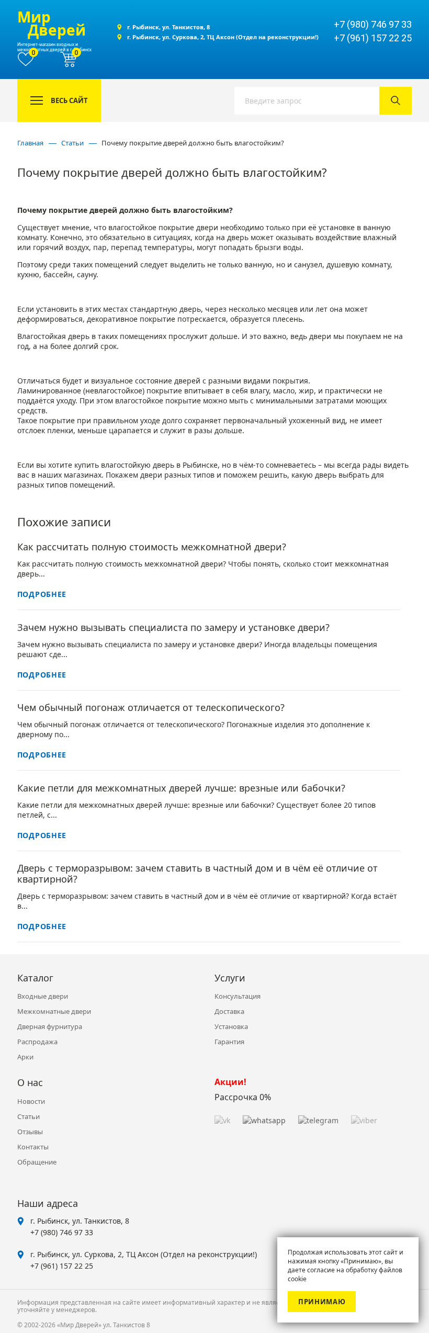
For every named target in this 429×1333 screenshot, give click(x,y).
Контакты (33, 1146)
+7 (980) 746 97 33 (61, 1232)
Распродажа (37, 1041)
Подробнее (41, 594)
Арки (25, 1056)
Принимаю (321, 1301)
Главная (30, 143)
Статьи (72, 143)
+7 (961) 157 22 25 (61, 1266)
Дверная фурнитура (49, 1026)
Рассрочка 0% (242, 1097)
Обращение (37, 1162)
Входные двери (42, 996)
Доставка (229, 1011)
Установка (231, 1026)
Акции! (230, 1082)
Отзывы (30, 1131)
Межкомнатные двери (54, 1011)
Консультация (237, 996)
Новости (31, 1101)
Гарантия (229, 1041)
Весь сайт (69, 100)
